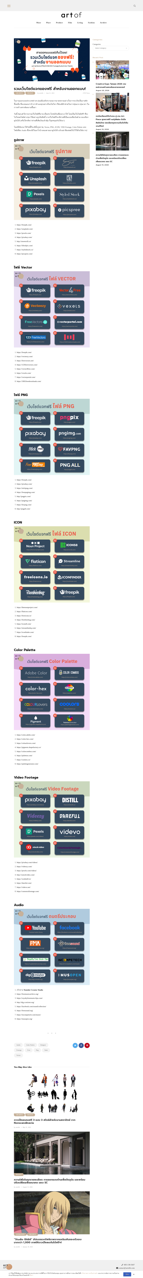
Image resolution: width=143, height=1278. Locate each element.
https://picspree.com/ (25, 254)
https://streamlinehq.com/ (26, 628)
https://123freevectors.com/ (27, 365)
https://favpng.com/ (24, 505)
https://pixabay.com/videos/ (27, 862)
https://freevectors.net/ (25, 361)
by (40, 93)
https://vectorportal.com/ (26, 377)
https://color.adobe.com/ (26, 735)
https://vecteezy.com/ (25, 356)
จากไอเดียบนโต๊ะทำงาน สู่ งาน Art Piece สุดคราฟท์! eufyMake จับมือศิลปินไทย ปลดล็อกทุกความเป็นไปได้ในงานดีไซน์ (112, 121)
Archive (19, 93)
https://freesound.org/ (25, 1010)
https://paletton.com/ (24, 755)
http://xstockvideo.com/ (26, 875)
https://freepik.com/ (24, 225)
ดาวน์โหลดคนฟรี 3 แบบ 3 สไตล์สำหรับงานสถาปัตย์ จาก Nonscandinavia (44, 1121)
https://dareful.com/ (24, 883)
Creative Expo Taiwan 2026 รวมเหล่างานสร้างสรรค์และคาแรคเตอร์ (111, 85)
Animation (20, 1234)
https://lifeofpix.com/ (25, 246)
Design (30, 93)
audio (18, 1045)
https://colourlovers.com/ (26, 743)
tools (46, 1050)
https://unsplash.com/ (25, 229)
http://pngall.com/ (23, 509)
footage (18, 1050)
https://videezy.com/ (24, 866)
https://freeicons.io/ (24, 616)
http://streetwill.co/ (24, 241)
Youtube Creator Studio (33, 990)
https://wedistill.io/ (24, 879)
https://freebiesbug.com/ (26, 620)
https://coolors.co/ (23, 760)
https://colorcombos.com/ (26, 751)
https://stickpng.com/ (25, 488)
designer (43, 1045)
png (37, 1050)
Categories (97, 44)
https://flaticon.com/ (24, 611)
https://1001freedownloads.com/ (29, 381)
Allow (127, 1274)
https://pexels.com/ (24, 233)
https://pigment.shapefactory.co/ (29, 747)
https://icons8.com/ (24, 624)
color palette (30, 1045)
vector (18, 1055)
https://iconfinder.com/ (25, 632)
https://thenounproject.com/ (27, 607)
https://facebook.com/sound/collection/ (31, 1006)
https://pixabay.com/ (24, 237)
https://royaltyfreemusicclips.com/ (30, 998)
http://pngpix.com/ (24, 496)
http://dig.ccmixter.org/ (25, 1002)
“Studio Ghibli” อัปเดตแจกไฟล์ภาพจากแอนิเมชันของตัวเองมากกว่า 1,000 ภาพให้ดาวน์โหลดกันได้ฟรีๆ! (48, 1240)
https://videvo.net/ (23, 887)
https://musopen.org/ (24, 1019)
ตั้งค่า (31, 1275)
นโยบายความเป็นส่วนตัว (89, 1273)
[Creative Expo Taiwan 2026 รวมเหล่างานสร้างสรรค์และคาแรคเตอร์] (112, 70)
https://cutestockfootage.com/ (28, 891)
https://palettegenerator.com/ (27, 764)
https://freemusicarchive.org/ (28, 994)
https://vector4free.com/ (26, 369)
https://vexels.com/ (24, 373)
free (28, 1050)
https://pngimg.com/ (24, 501)
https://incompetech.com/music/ (29, 1015)
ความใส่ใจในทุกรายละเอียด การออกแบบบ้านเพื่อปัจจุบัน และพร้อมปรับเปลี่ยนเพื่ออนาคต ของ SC (49, 1181)
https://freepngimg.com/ (26, 492)
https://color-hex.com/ (25, 739)
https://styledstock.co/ (25, 250)
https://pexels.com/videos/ (27, 871)
